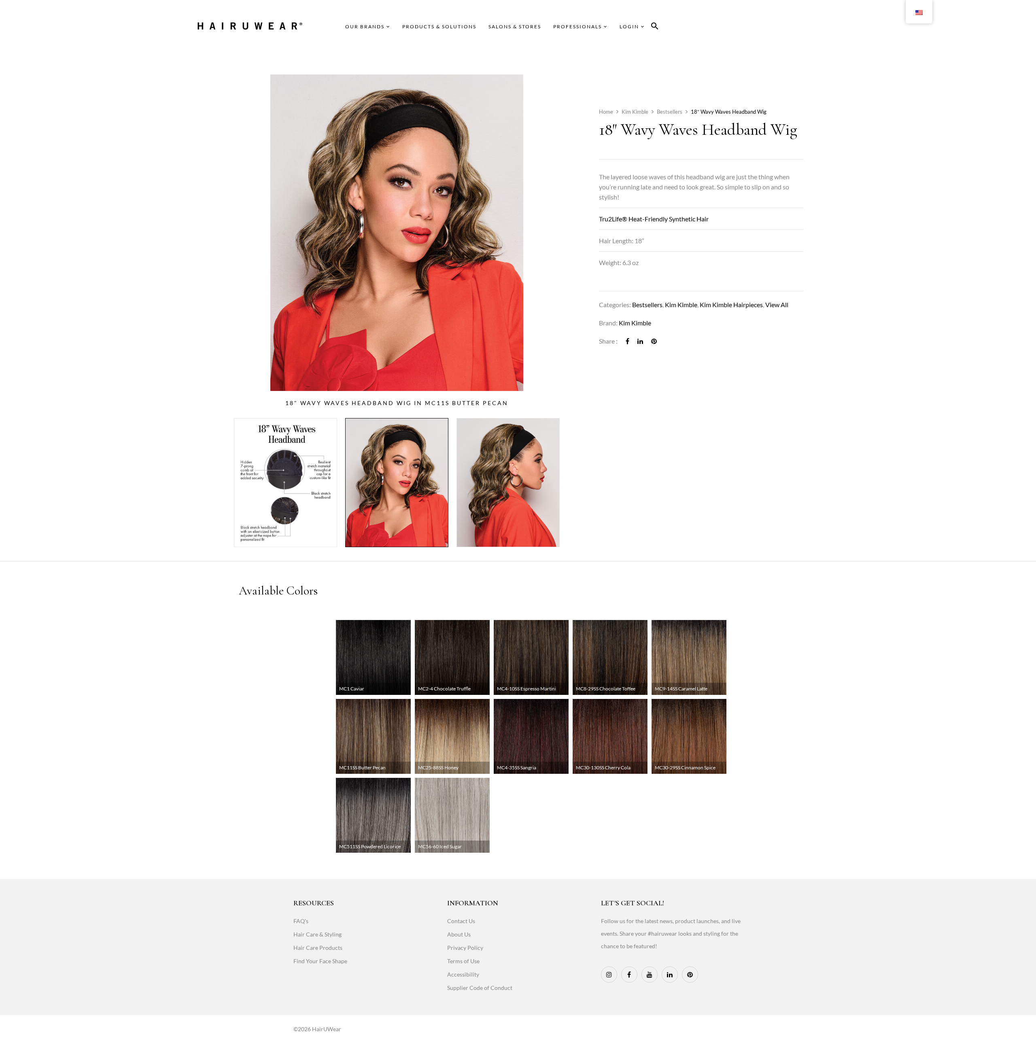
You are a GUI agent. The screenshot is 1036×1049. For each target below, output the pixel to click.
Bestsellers (669, 111)
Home (606, 111)
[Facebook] (627, 341)
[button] (655, 27)
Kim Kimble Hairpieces (731, 304)
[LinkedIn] (640, 341)
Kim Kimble (635, 111)
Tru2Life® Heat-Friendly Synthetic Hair (654, 219)
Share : (608, 341)
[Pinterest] (654, 341)
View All (776, 304)
